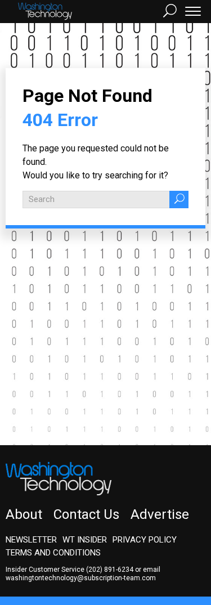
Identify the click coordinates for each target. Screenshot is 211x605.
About (24, 514)
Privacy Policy (145, 540)
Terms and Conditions (53, 553)
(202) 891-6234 (109, 569)
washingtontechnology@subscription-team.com (81, 578)
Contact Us (86, 514)
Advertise (160, 514)
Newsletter (31, 540)
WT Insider (84, 540)
